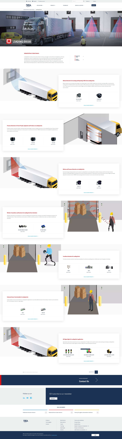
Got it (95, 435)
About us (87, 1)
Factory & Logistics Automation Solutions (84, 412)
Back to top (91, 372)
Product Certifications (79, 428)
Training (62, 426)
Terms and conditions (79, 420)
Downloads (62, 428)
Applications (39, 5)
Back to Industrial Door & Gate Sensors (31, 372)
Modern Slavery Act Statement (80, 426)
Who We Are (63, 420)
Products (53, 5)
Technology (65, 5)
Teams (61, 424)
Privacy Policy (77, 422)
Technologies (48, 422)
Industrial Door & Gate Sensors (29, 9)
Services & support (79, 5)
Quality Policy (77, 424)
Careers (94, 1)
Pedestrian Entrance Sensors (29, 412)
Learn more (78, 100)
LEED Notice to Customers (79, 429)
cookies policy (54, 435)
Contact (93, 5)
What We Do (63, 422)
